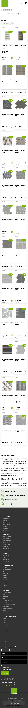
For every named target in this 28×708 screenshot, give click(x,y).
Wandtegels (6, 518)
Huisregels (5, 602)
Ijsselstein (5, 636)
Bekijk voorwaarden (7, 669)
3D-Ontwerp (6, 538)
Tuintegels (5, 526)
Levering (5, 579)
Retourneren (6, 581)
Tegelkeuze (6, 555)
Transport (5, 546)
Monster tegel (6, 542)
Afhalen (5, 577)
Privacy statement (18, 700)
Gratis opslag (6, 544)
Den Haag (5, 624)
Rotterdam (5, 620)
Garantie (5, 583)
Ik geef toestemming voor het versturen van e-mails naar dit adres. (15, 667)
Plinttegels (5, 528)
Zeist (4, 640)
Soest (4, 641)
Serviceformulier (7, 569)
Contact (5, 567)
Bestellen (5, 573)
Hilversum (5, 630)
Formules (5, 596)
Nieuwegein (6, 634)
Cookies (10, 700)
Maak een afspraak (8, 536)
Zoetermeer (6, 626)
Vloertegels (6, 520)
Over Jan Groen (7, 592)
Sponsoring (6, 606)
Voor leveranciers (7, 608)
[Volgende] (25, 447)
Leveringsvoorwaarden (11, 698)
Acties (4, 594)
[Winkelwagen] (22, 3)
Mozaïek (5, 522)
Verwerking (6, 548)
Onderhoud (6, 561)
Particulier (5, 650)
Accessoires (6, 530)
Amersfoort (5, 628)
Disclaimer (21, 698)
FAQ (4, 571)
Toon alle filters (14, 703)
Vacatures (5, 612)
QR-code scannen (7, 600)
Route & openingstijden (9, 604)
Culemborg (6, 632)
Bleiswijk (12, 470)
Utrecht (17, 470)
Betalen (5, 575)
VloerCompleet (7, 540)
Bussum (5, 638)
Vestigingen (6, 598)
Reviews (5, 585)
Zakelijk (5, 610)
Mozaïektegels (6, 524)
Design (4, 557)
